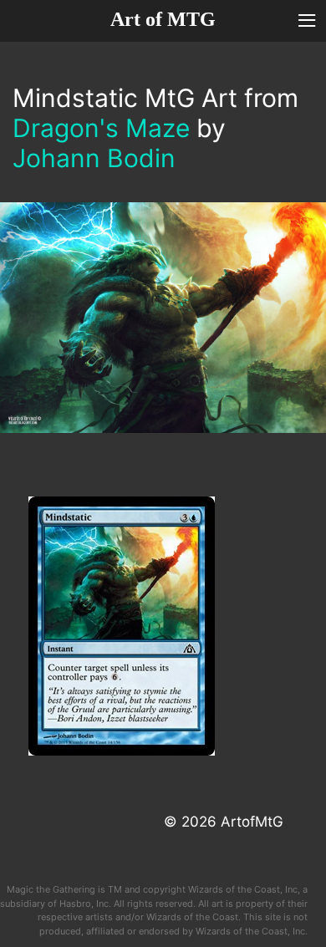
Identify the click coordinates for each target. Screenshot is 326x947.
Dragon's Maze (101, 128)
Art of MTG (163, 19)
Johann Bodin (94, 158)
